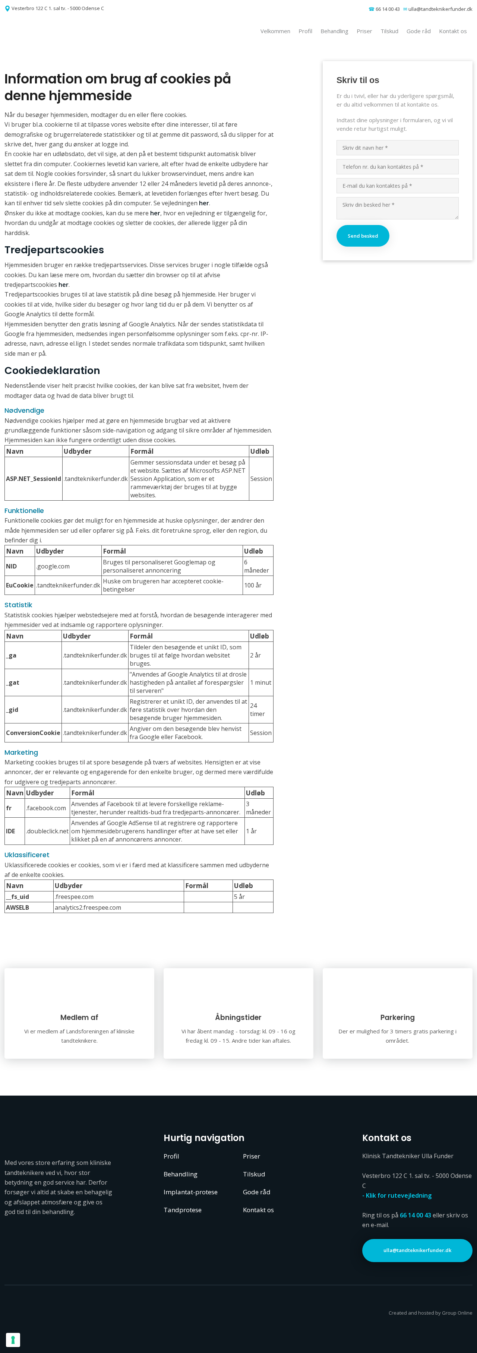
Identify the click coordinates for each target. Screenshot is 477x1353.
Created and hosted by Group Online (431, 1312)
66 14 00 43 (388, 9)
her (204, 203)
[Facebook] (36, 1324)
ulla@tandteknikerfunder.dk (440, 9)
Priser (364, 31)
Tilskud (389, 31)
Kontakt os (453, 31)
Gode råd (419, 31)
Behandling (334, 31)
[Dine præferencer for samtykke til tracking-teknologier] (13, 1340)
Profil (305, 31)
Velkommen (275, 31)
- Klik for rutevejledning (397, 1195)
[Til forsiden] (60, 31)
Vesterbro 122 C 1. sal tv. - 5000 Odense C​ (58, 8)
